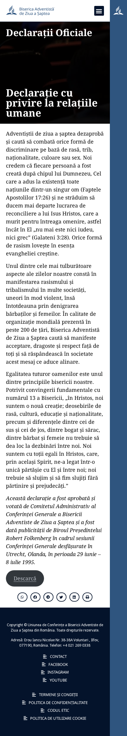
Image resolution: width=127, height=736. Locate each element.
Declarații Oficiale (49, 32)
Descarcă (25, 578)
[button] (99, 11)
